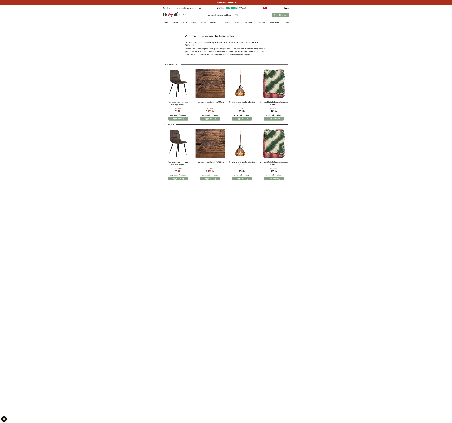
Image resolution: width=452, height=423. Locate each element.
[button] (280, 15)
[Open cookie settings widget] (4, 419)
